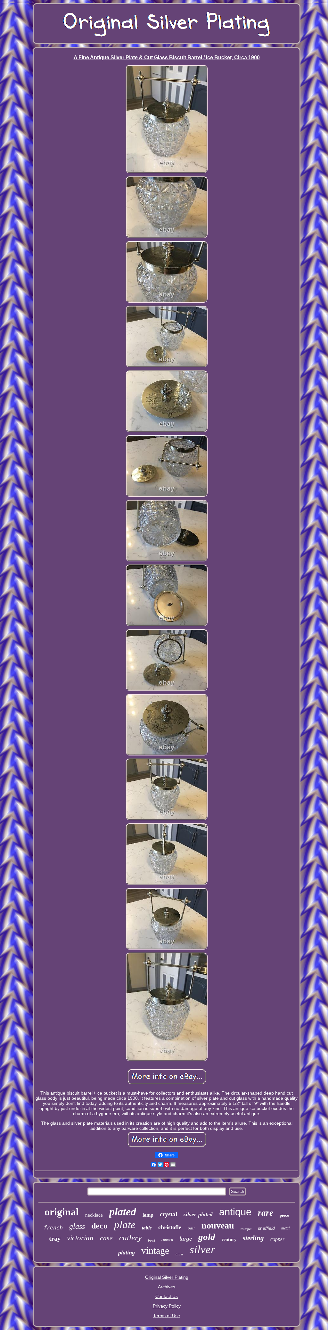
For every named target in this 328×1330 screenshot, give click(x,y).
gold (206, 1237)
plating (126, 1252)
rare (265, 1213)
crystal (168, 1214)
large (185, 1238)
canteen (167, 1239)
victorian (80, 1238)
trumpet (246, 1229)
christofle (169, 1227)
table (147, 1227)
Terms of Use (166, 1315)
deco (99, 1225)
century (229, 1239)
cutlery (130, 1237)
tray (55, 1238)
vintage (155, 1250)
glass (77, 1226)
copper (277, 1239)
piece (284, 1215)
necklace (94, 1215)
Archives (166, 1286)
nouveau (217, 1225)
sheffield (266, 1228)
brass (179, 1254)
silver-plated (198, 1215)
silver (202, 1249)
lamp (148, 1215)
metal (285, 1228)
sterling (253, 1238)
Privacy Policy (167, 1306)
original (62, 1212)
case (106, 1238)
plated (122, 1212)
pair (191, 1228)
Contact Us (166, 1296)
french (53, 1227)
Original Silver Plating (166, 1277)
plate (124, 1224)
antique (235, 1212)
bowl (151, 1240)
